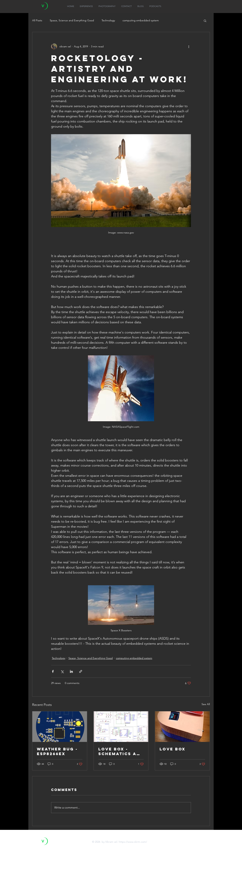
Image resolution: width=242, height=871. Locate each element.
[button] (205, 20)
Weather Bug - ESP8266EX (57, 751)
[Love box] (182, 726)
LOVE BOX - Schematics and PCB (121, 751)
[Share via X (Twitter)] (62, 671)
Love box (172, 749)
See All (206, 704)
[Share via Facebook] (53, 671)
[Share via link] (80, 671)
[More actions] (188, 46)
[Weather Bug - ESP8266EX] (59, 726)
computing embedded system (141, 20)
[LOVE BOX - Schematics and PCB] (121, 726)
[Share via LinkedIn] (71, 671)
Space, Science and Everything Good (72, 20)
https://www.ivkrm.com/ (133, 841)
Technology (108, 20)
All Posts (37, 20)
